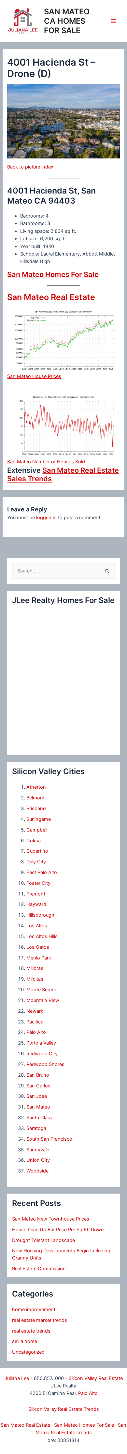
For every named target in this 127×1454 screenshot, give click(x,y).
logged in (46, 517)
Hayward (36, 904)
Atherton (36, 787)
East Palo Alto (41, 872)
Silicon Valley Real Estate (96, 1378)
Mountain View (42, 1000)
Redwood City (42, 1054)
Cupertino (37, 851)
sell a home (24, 1341)
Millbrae (34, 968)
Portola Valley (41, 1043)
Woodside (37, 1171)
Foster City (38, 883)
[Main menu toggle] (113, 21)
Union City (38, 1160)
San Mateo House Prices (34, 376)
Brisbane (36, 808)
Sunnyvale (37, 1150)
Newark (34, 1011)
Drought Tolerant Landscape (43, 1240)
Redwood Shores (45, 1064)
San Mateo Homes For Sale (53, 274)
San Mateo (38, 1107)
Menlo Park (38, 958)
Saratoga (36, 1128)
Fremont (35, 894)
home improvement (33, 1309)
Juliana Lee (17, 1378)
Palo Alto (36, 1032)
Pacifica (34, 1022)
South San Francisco (49, 1139)
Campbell (36, 830)
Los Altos (36, 926)
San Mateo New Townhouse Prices (50, 1219)
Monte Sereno (42, 990)
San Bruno (37, 1075)
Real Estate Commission (39, 1269)
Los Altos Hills (42, 936)
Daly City (36, 862)
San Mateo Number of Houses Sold (46, 462)
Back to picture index (30, 167)
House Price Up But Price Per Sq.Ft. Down (58, 1230)
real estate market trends (39, 1320)
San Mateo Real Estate (51, 297)
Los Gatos (37, 947)
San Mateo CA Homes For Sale (67, 21)
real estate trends (31, 1331)
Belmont (35, 798)
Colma (33, 841)
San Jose (36, 1096)
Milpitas (34, 979)
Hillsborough (40, 915)
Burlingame (38, 819)
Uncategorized (28, 1352)
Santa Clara (39, 1118)
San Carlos (38, 1086)
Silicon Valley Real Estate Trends (63, 1409)
